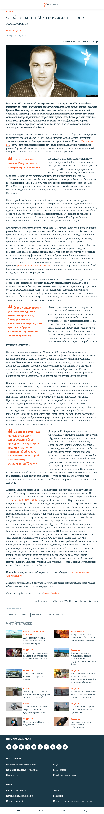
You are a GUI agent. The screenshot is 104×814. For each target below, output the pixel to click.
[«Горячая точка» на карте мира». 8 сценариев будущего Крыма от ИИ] (14, 706)
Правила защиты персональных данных (72, 801)
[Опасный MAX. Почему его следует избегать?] (14, 721)
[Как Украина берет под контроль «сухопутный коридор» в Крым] (14, 634)
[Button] (68, 42)
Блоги (9, 12)
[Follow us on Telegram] (40, 746)
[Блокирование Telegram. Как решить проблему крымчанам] (61, 706)
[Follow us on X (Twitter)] (15, 746)
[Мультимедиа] (18, 810)
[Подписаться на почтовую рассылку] (65, 746)
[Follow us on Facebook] (8, 746)
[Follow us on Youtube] (21, 746)
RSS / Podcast (59, 770)
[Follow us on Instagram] (27, 746)
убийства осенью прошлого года (34, 266)
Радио (56, 765)
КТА (41, 811)
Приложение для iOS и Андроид (22, 770)
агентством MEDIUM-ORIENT (22, 500)
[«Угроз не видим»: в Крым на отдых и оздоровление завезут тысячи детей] (61, 691)
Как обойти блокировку (64, 775)
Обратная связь (60, 791)
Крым (26, 704)
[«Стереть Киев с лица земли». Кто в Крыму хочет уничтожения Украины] (61, 634)
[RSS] (52, 746)
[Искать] (85, 810)
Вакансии (58, 796)
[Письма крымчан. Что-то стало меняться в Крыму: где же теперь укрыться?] (14, 691)
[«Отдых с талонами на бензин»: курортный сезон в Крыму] (14, 673)
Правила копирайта (16, 801)
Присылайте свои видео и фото (21, 765)
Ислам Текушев (13, 30)
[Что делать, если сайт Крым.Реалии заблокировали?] (61, 721)
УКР (63, 811)
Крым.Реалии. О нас (16, 791)
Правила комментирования (19, 796)
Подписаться (12, 775)
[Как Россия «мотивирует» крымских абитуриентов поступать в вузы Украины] (14, 652)
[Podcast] (58, 746)
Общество (28, 650)
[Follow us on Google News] (33, 746)
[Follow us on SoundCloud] (46, 746)
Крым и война (77, 631)
